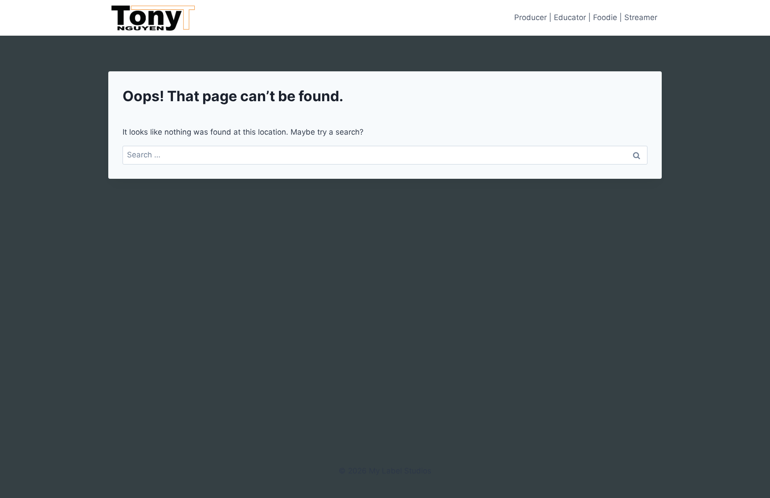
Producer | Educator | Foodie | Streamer (585, 17)
